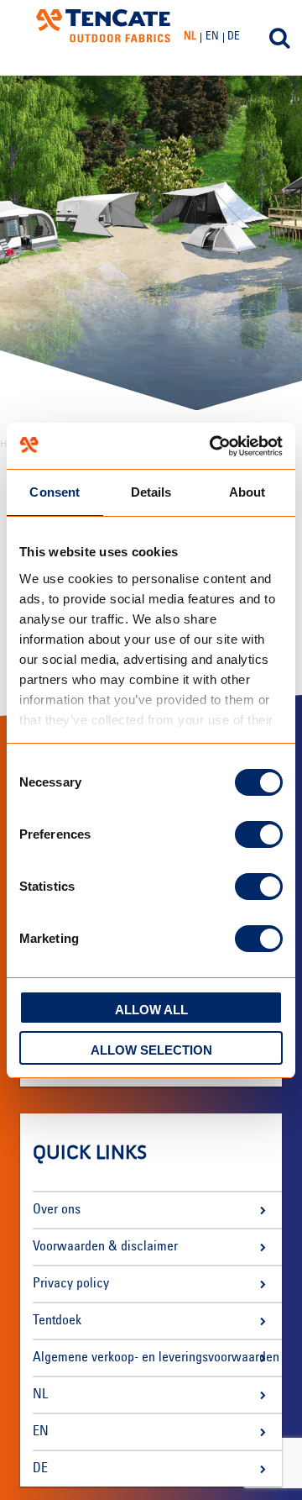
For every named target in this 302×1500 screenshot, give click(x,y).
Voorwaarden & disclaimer (105, 1247)
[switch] (259, 834)
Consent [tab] (54, 492)
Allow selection (151, 1050)
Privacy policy (71, 1284)
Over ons (57, 1210)
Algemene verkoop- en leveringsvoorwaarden (156, 1358)
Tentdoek (57, 1321)
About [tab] (247, 492)
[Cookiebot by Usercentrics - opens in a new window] (213, 446)
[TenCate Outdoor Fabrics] (103, 26)
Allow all (151, 1010)
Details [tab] (151, 492)
